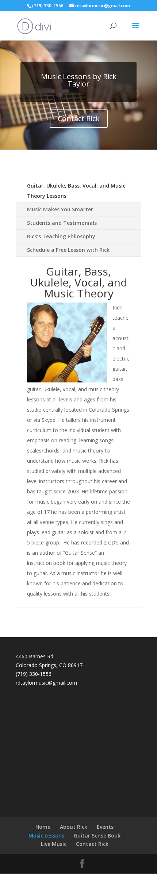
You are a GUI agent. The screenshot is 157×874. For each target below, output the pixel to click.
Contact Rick (79, 118)
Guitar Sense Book (97, 835)
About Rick (73, 826)
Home (42, 826)
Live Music (53, 843)
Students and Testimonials (62, 222)
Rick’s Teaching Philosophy (61, 236)
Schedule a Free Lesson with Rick (68, 249)
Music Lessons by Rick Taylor (78, 80)
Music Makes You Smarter (60, 209)
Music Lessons (46, 835)
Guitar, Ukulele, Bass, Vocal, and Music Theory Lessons (76, 190)
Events (105, 826)
